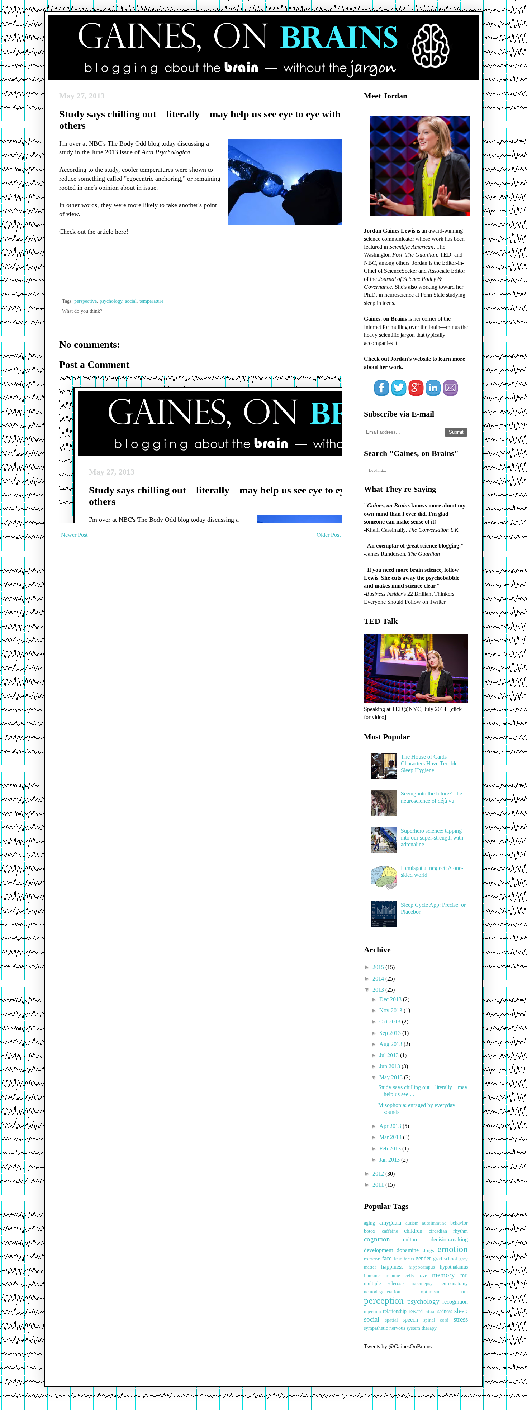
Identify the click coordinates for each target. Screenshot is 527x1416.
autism (411, 1223)
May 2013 (391, 1077)
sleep (461, 1310)
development (378, 1250)
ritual (430, 1311)
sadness (444, 1311)
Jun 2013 (390, 1066)
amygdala (390, 1223)
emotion (452, 1249)
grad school (445, 1258)
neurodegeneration (382, 1291)
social (131, 301)
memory (443, 1275)
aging (369, 1223)
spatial (391, 1320)
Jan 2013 (390, 1160)
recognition (455, 1302)
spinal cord (436, 1320)
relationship (395, 1311)
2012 (378, 1174)
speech (410, 1320)
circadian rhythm (448, 1231)
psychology (111, 301)
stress (461, 1319)
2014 (378, 978)
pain (463, 1291)
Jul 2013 (389, 1055)
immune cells (399, 1275)
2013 (378, 990)
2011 (378, 1185)
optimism (430, 1291)
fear (398, 1258)
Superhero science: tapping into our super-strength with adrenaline (432, 837)
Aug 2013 (391, 1044)
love (422, 1275)
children (413, 1231)
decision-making (449, 1239)
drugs (428, 1250)
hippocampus (422, 1267)
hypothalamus (454, 1267)
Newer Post (74, 535)
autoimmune (434, 1223)
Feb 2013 (390, 1148)
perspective (85, 301)
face (386, 1258)
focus (409, 1258)
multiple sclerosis (384, 1283)
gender (423, 1258)
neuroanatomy (453, 1283)
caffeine (390, 1231)
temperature (151, 301)
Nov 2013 (391, 1010)
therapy (429, 1328)
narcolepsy (422, 1283)
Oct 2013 (390, 1021)
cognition (377, 1239)
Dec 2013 (391, 999)
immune (372, 1275)
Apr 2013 (391, 1126)
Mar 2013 (391, 1137)
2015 (378, 967)
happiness (392, 1267)
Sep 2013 (390, 1033)
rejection (372, 1311)
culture (410, 1239)
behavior (459, 1223)
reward (416, 1311)
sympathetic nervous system (392, 1328)
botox (369, 1231)
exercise (372, 1258)
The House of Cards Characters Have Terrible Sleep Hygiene (429, 763)
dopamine (408, 1250)
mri (464, 1275)
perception (384, 1300)
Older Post (329, 535)
